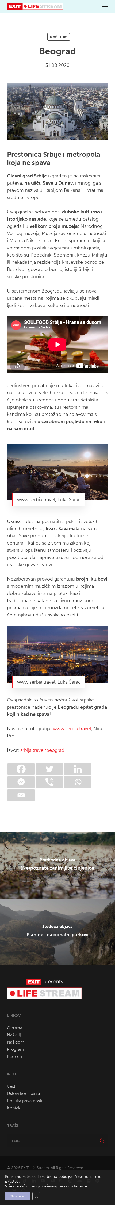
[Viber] (49, 782)
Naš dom (58, 37)
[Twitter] (49, 769)
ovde (83, 1186)
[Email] (21, 795)
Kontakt (14, 1107)
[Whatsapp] (77, 782)
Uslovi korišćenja (23, 1093)
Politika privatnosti (24, 1100)
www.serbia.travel (72, 729)
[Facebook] (21, 769)
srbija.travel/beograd (42, 750)
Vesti (11, 1086)
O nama (14, 1027)
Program (15, 1049)
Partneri (14, 1056)
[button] (105, 6)
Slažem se (17, 1196)
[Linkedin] (77, 769)
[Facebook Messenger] (21, 782)
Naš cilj (14, 1034)
